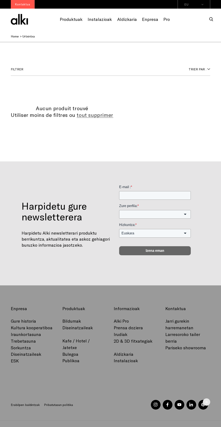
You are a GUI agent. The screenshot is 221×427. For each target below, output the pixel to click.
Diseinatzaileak (26, 354)
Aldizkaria (123, 354)
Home (15, 36)
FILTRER (17, 69)
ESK (15, 360)
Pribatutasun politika (58, 405)
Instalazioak (126, 360)
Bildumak (71, 320)
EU (186, 4)
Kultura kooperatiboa (31, 327)
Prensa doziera (128, 327)
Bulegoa (70, 354)
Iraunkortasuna (26, 334)
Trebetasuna (23, 340)
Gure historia (23, 320)
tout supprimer (95, 115)
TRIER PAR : (197, 69)
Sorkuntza (21, 347)
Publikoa (70, 360)
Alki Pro (121, 320)
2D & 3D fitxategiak (133, 340)
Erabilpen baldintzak (25, 405)
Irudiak (120, 334)
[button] (211, 19)
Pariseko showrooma (185, 347)
